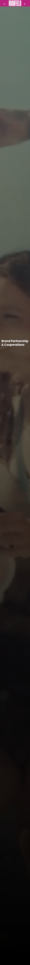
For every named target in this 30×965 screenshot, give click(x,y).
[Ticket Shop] (25, 4)
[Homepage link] (15, 3)
